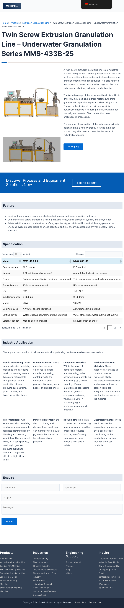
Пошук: (80, 254)
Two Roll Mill (6, 558)
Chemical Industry (41, 566)
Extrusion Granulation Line (12, 573)
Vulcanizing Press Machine (12, 562)
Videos (69, 573)
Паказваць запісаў (16, 254)
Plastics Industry (40, 562)
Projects (69, 566)
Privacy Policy (81, 602)
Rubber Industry (40, 558)
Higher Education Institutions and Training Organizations (44, 591)
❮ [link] (105, 327)
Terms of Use (95, 602)
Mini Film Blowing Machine (12, 569)
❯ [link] (120, 327)
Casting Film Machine (10, 566)
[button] (6, 102)
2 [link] (115, 327)
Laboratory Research (42, 584)
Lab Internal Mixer (8, 577)
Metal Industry (40, 580)
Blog (68, 569)
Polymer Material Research (45, 569)
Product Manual (73, 562)
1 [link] (109, 327)
